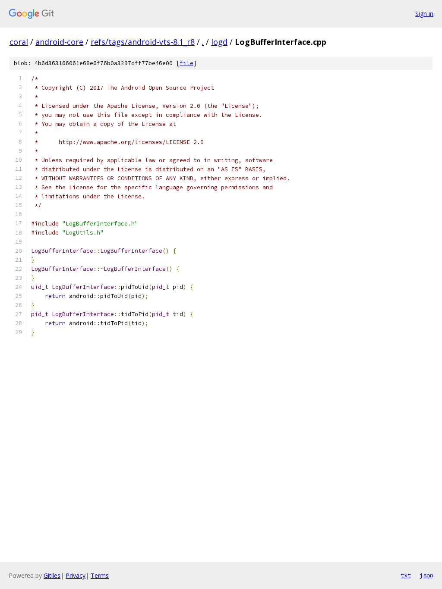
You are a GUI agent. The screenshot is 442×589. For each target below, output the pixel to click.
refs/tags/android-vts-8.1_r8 (143, 42)
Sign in (424, 13)
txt (406, 575)
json (426, 575)
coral (18, 42)
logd (219, 42)
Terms (100, 575)
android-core (59, 42)
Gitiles (52, 575)
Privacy (75, 575)
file (186, 63)
